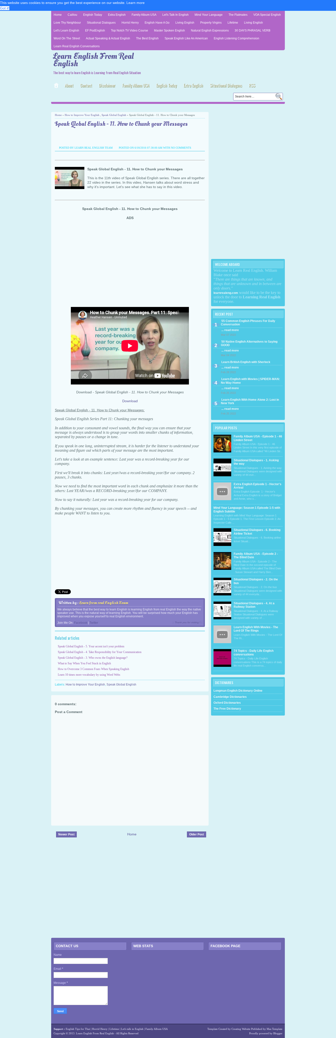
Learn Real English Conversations (77, 46)
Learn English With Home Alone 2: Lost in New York (250, 401)
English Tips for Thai (78, 1028)
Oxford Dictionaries (227, 702)
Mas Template (274, 1028)
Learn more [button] (135, 3)
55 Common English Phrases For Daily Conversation (248, 322)
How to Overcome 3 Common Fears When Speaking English (93, 669)
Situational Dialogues (101, 22)
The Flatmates (238, 14)
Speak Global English (114, 114)
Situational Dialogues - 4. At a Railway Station (254, 605)
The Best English (147, 38)
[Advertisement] (108, 107)
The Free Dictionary (227, 708)
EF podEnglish (95, 30)
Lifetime (233, 22)
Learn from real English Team (103, 603)
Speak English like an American (186, 38)
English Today (92, 14)
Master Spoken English (169, 30)
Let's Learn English (66, 30)
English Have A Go (157, 22)
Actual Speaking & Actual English (108, 38)
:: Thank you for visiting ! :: (187, 622)
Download (130, 401)
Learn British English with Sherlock (245, 362)
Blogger (277, 1033)
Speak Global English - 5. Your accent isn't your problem (91, 646)
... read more (230, 330)
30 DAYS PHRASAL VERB (252, 30)
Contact (86, 85)
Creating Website (240, 1028)
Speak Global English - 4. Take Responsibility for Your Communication (99, 652)
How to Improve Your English (82, 114)
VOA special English (267, 14)
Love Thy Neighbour (67, 22)
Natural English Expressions (210, 30)
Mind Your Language (209, 14)
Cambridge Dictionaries (230, 697)
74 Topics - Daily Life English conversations (254, 652)
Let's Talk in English (175, 14)
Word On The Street (67, 38)
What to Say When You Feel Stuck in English (84, 663)
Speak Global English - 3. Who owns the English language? (92, 657)
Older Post (196, 834)
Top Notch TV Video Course (129, 30)
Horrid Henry (130, 22)
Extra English (117, 14)
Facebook (80, 622)
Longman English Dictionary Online (238, 690)
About (69, 85)
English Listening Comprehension (236, 38)
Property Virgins (211, 22)
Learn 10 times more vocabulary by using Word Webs (89, 674)
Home (58, 14)
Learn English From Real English (93, 59)
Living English (184, 22)
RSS (252, 85)
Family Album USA (144, 14)
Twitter (94, 622)
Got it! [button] (4, 8)
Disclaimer (107, 85)
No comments (181, 147)
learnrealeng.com (226, 293)
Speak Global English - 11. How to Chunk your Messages (121, 124)
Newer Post (66, 834)
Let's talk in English (132, 1028)
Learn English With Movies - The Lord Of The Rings (256, 628)
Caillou (72, 14)
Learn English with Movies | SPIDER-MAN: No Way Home (250, 380)
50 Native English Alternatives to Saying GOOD (249, 343)
